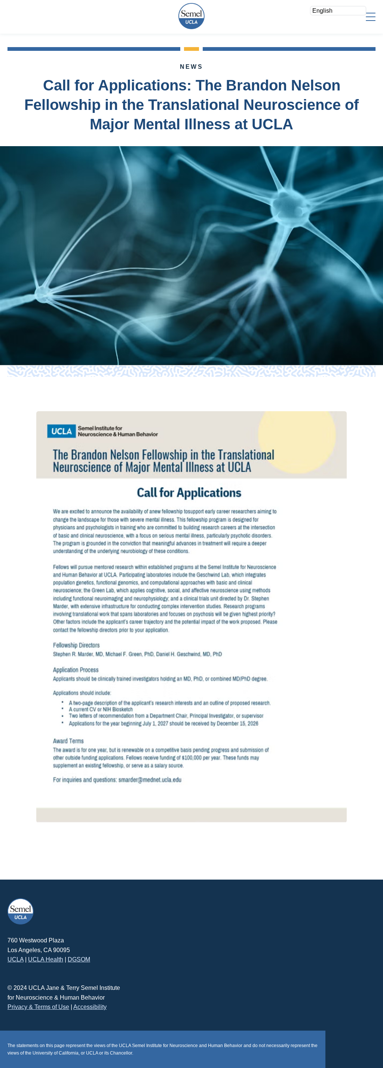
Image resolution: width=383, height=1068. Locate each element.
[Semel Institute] (191, 16)
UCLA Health (45, 959)
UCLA (15, 959)
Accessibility (90, 1007)
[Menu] (370, 16)
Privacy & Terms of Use (38, 1007)
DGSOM (79, 959)
